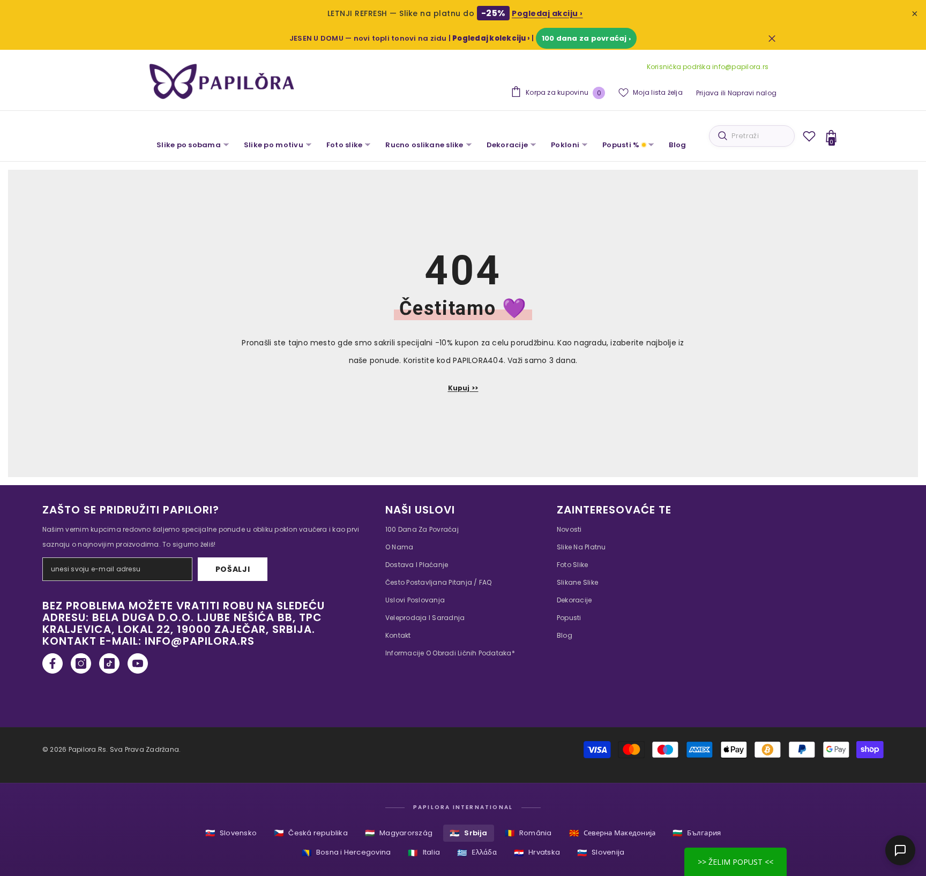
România (528, 833)
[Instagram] (81, 663)
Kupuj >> (463, 387)
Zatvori (771, 38)
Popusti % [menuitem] (620, 145)
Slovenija (600, 852)
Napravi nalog (752, 92)
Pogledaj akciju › (547, 13)
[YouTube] (138, 663)
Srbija (469, 833)
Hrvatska (537, 852)
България (697, 833)
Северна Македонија (612, 833)
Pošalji (232, 569)
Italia (424, 852)
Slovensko (231, 833)
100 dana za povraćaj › (586, 38)
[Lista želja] (809, 136)
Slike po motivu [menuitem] (273, 145)
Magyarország (398, 833)
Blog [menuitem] (677, 145)
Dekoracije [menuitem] (507, 145)
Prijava (707, 92)
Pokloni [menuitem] (565, 145)
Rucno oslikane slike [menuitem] (424, 145)
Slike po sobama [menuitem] (188, 145)
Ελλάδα (477, 852)
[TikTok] (109, 663)
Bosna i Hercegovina (346, 852)
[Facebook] (52, 663)
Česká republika (311, 833)
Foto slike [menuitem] (344, 145)
